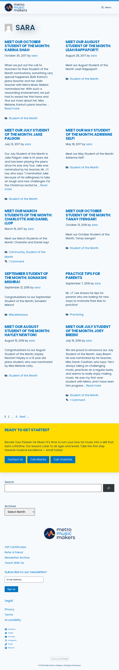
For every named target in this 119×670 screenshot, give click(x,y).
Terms (9, 615)
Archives (10, 506)
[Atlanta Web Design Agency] (59, 660)
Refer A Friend (14, 552)
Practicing (77, 314)
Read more (12, 108)
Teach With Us (14, 563)
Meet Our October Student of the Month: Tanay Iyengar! (88, 215)
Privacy (9, 609)
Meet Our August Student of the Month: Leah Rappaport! (88, 46)
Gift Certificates (15, 547)
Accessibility (13, 620)
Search (9, 482)
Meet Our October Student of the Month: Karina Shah (27, 46)
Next (24, 417)
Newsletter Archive (17, 557)
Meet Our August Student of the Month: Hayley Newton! (27, 330)
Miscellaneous (18, 315)
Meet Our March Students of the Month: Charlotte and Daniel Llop (28, 217)
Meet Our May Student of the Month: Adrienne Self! (89, 134)
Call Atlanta (38, 459)
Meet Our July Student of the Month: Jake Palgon (27, 134)
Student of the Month (23, 118)
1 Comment (16, 261)
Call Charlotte (63, 459)
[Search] (108, 488)
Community (17, 252)
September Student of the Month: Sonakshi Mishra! (26, 277)
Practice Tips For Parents (83, 275)
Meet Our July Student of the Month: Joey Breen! (88, 330)
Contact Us (15, 459)
